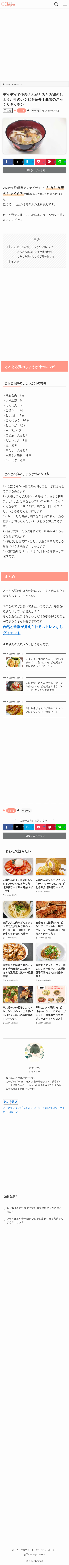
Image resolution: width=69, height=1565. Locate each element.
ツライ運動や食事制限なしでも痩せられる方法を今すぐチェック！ (35, 1220)
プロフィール (27, 1549)
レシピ (21, 110)
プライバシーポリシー (46, 1549)
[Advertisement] (34, 45)
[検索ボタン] (56, 4)
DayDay (35, 110)
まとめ (15, 262)
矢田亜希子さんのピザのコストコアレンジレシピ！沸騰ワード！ (44, 709)
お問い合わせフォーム (34, 1554)
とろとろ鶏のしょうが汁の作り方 (35, 256)
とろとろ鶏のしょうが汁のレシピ (32, 247)
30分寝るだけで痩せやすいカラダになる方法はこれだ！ (34, 1209)
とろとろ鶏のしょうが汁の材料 (34, 251)
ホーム (15, 1549)
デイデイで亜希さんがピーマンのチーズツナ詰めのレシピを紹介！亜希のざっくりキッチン (44, 662)
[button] (8, 162)
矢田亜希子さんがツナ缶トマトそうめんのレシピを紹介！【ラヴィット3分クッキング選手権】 (44, 686)
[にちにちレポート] (8, 4)
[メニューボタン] (65, 4)
